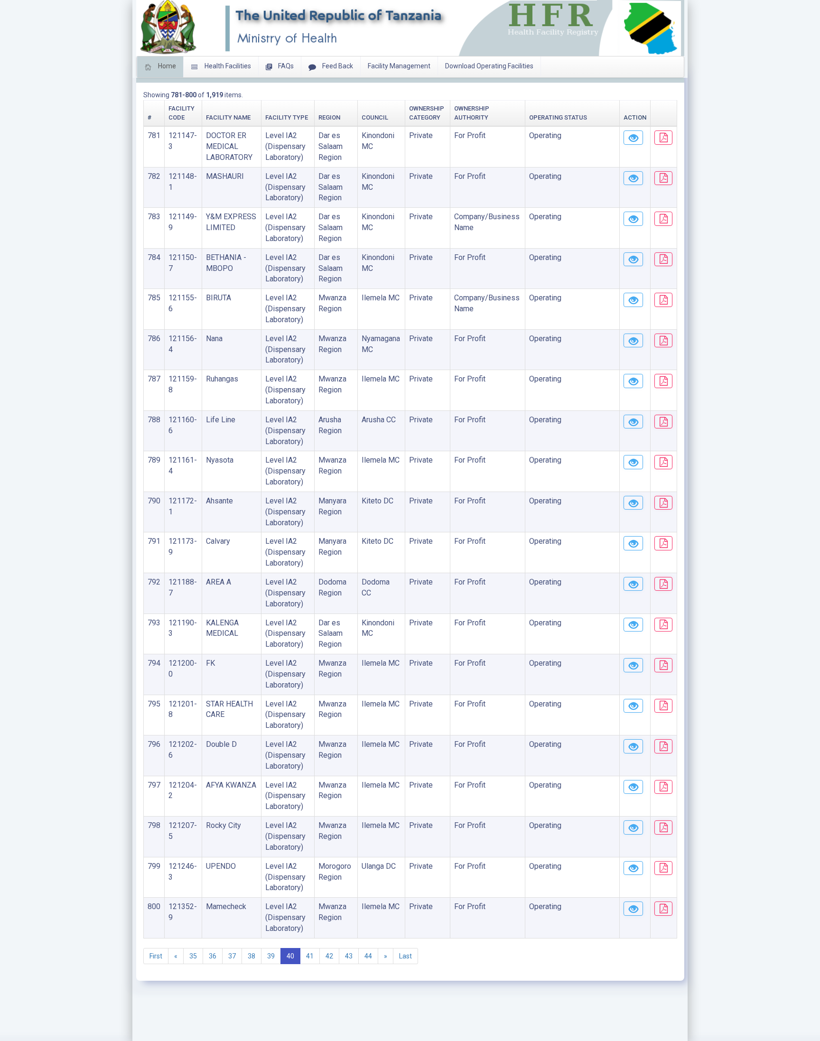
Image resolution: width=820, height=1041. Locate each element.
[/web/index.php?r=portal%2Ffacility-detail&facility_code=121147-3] (633, 137)
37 (232, 956)
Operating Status (558, 117)
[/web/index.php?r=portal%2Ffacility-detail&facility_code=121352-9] (633, 909)
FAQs (285, 66)
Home (166, 66)
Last (405, 956)
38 (251, 956)
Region (329, 117)
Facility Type (286, 117)
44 (368, 956)
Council (375, 117)
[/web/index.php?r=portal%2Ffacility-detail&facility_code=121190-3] (633, 625)
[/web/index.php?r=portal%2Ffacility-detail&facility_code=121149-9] (633, 219)
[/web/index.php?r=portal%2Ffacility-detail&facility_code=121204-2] (633, 787)
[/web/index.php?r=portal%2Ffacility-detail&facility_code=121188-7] (633, 584)
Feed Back (337, 66)
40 (290, 956)
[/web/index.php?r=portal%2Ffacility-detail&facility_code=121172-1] (633, 503)
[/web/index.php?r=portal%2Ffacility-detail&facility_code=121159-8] (633, 381)
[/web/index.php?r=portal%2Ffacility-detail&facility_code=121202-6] (633, 746)
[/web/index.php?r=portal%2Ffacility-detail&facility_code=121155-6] (633, 300)
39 (271, 956)
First (155, 956)
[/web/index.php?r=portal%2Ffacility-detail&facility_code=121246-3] (633, 868)
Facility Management (399, 66)
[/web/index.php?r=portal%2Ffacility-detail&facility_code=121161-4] (633, 462)
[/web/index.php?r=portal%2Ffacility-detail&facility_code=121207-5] (633, 827)
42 (329, 956)
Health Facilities (227, 66)
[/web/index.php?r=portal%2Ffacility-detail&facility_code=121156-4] (633, 341)
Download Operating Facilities (489, 66)
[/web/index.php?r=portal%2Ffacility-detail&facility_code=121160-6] (633, 422)
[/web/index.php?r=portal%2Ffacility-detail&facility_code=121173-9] (633, 543)
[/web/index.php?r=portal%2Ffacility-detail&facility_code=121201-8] (633, 706)
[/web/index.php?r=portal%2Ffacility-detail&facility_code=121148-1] (633, 178)
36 (212, 956)
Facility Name (228, 117)
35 (193, 956)
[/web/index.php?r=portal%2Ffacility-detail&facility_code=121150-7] (633, 259)
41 (310, 956)
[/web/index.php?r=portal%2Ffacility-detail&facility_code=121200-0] (633, 665)
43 (349, 956)
